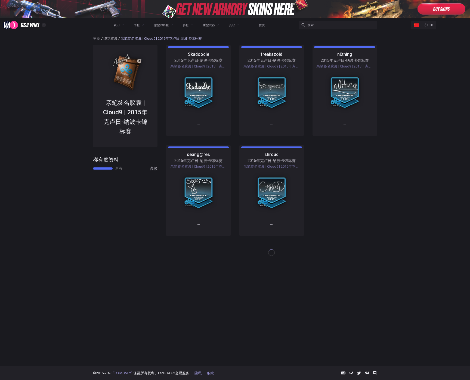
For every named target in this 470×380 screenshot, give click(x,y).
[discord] (375, 373)
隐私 (198, 373)
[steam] (351, 373)
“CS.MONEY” (122, 373)
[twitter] (359, 373)
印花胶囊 (110, 38)
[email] (343, 373)
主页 (96, 38)
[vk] (367, 373)
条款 (210, 373)
